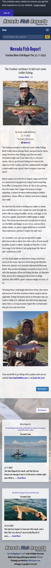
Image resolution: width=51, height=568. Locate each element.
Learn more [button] (40, 5)
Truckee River (23, 77)
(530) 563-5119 (38, 378)
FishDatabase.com (33, 561)
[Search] (47, 37)
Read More (21, 478)
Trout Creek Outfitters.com (17, 378)
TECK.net (39, 557)
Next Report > (42, 389)
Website (26, 143)
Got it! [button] (7, 13)
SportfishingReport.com (15, 554)
